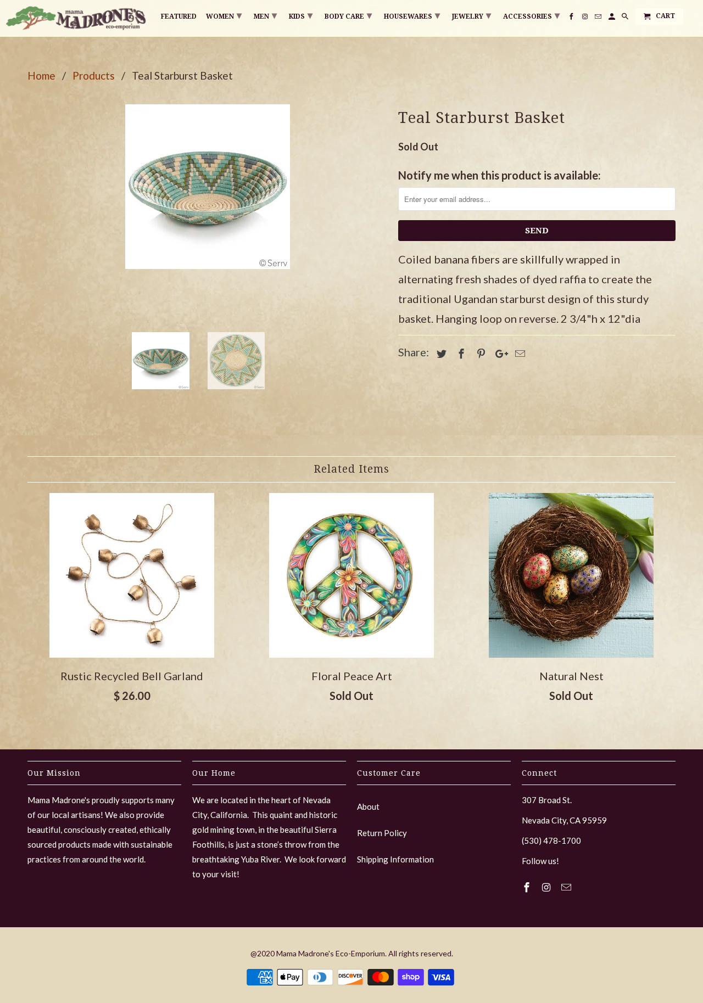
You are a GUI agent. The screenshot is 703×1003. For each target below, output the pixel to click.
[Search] (626, 19)
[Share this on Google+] (498, 354)
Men (265, 15)
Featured (179, 16)
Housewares (412, 15)
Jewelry (471, 15)
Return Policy (382, 833)
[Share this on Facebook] (459, 354)
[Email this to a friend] (518, 354)
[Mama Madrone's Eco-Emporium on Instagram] (548, 887)
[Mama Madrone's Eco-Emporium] (76, 18)
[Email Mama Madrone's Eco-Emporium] (567, 887)
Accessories (531, 15)
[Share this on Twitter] (440, 354)
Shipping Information (395, 859)
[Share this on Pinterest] (479, 354)
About (368, 806)
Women (224, 15)
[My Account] (613, 19)
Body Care (348, 15)
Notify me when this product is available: (499, 175)
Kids (301, 15)
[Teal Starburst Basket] (207, 186)
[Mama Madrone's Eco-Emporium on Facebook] (528, 887)
